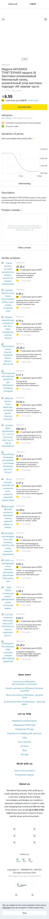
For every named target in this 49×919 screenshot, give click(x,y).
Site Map (25, 754)
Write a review (24, 248)
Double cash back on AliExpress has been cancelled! (24, 689)
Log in (33, 4)
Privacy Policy (34, 876)
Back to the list (3, 19)
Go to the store (24, 107)
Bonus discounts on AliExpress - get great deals (24, 696)
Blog (24, 750)
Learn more (33, 100)
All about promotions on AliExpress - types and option (24, 703)
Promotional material (24, 775)
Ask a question (24, 742)
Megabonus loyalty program (24, 721)
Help (24, 738)
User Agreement (15, 876)
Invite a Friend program (24, 771)
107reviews (6, 118)
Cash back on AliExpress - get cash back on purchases (24, 683)
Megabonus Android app (24, 725)
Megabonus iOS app (24, 729)
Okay (24, 913)
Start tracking (24, 184)
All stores (24, 746)
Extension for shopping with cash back (24, 733)
